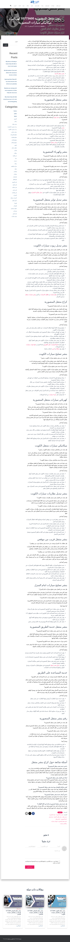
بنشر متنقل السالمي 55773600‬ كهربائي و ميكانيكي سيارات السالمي (35, 912)
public (15, 113)
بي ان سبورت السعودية (12, 126)
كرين (53, 349)
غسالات (15, 174)
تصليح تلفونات (14, 137)
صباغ (23, 5)
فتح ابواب (15, 176)
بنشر (63, 128)
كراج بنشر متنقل (54, 665)
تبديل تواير (56, 117)
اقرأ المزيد (63, 925)
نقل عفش (15, 213)
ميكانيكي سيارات (63, 823)
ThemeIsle (5, 938)
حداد (16, 158)
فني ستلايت (58, 5)
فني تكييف (15, 184)
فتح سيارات (53, 294)
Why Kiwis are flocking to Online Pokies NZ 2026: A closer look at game (11, 64)
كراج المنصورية (64, 819)
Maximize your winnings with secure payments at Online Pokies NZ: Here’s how (10, 90)
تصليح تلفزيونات (13, 134)
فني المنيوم (14, 182)
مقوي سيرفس (14, 208)
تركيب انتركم (14, 132)
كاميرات (15, 5)
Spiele (15, 116)
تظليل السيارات (44, 294)
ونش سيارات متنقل (30, 294)
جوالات (27, 5)
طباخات (15, 171)
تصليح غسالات (14, 142)
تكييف (32, 5)
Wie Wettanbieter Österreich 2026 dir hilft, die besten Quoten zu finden (10, 73)
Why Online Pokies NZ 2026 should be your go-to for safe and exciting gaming (10, 99)
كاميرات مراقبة (14, 197)
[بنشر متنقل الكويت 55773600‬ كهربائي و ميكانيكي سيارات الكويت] (57, 901)
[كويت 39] (35, 2)
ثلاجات (19, 5)
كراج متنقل (47, 5)
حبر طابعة (15, 155)
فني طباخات (14, 192)
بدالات (15, 121)
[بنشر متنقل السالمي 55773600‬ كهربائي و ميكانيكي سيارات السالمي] (35, 901)
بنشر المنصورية (52, 814)
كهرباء (15, 203)
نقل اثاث (52, 5)
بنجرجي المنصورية (59, 814)
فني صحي (15, 190)
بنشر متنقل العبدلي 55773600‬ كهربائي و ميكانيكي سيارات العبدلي (13, 912)
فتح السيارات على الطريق (51, 344)
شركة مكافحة (14, 166)
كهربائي (15, 205)
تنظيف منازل (37, 5)
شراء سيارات (52, 394)
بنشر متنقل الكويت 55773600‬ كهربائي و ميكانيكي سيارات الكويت (57, 912)
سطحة (58, 349)
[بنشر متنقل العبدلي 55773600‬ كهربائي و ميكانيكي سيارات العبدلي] (13, 901)
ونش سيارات (14, 216)
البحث (16, 41)
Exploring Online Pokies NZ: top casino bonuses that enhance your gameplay (11, 81)
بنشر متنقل (54, 142)
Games (15, 111)
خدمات (15, 161)
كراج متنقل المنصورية (62, 821)
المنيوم (15, 118)
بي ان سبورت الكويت (12, 129)
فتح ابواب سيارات (31, 344)
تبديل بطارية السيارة (36, 192)
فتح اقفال (15, 179)
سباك (42, 5)
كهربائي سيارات (54, 821)
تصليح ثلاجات (14, 140)
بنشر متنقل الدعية (59, 73)
